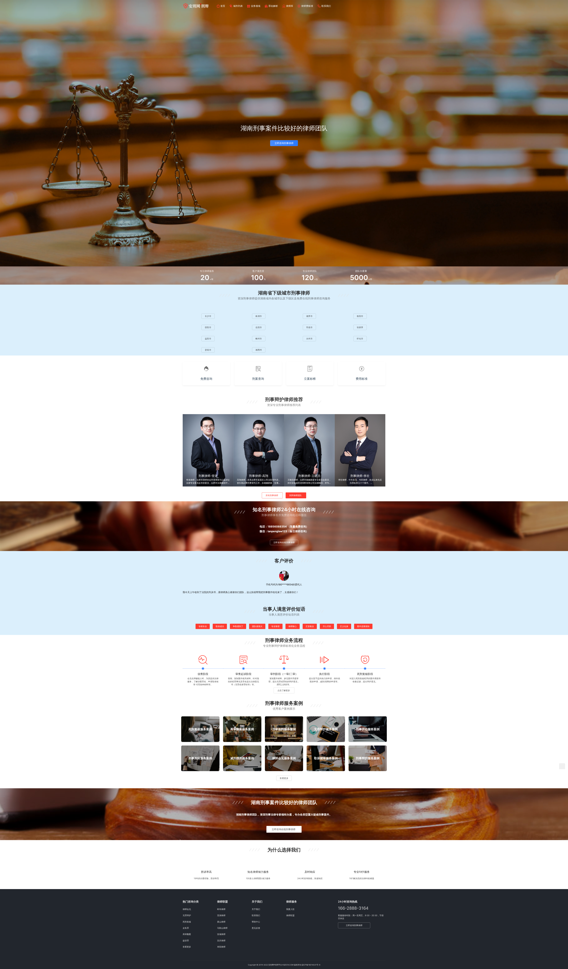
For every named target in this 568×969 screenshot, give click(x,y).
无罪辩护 (187, 915)
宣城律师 (221, 934)
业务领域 (255, 5)
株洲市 (258, 316)
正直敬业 (310, 626)
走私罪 (186, 928)
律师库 (289, 5)
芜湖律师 (221, 915)
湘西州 (258, 350)
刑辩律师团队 (295, 495)
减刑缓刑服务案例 (242, 758)
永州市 (309, 338)
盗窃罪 (186, 940)
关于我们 (256, 909)
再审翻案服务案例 (242, 729)
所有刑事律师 (272, 495)
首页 (222, 5)
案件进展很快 (363, 626)
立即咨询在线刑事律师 (284, 542)
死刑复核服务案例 (200, 729)
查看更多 (284, 778)
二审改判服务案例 (284, 729)
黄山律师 (221, 921)
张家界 (360, 327)
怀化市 (360, 338)
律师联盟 (290, 915)
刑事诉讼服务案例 (368, 729)
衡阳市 (360, 316)
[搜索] (384, 5)
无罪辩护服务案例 (326, 729)
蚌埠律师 (221, 909)
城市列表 (238, 5)
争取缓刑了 (238, 626)
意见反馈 (256, 928)
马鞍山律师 (222, 928)
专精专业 (203, 626)
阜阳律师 (221, 946)
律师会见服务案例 (284, 758)
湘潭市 (309, 316)
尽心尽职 (327, 626)
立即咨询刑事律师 (284, 143)
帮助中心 (256, 921)
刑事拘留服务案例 (200, 758)
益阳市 (208, 338)
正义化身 (344, 626)
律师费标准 (307, 5)
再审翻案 (187, 934)
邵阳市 (208, 327)
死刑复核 (187, 921)
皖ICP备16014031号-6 (311, 965)
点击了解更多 (283, 690)
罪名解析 (273, 5)
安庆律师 (221, 940)
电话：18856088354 (273, 526)
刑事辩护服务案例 (368, 758)
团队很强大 (257, 626)
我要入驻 (290, 909)
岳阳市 (258, 327)
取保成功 (220, 626)
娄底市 (208, 350)
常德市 (309, 327)
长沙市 (208, 316)
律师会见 (187, 909)
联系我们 (326, 5)
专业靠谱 (275, 626)
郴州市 (258, 338)
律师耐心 (292, 626)
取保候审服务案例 (326, 758)
